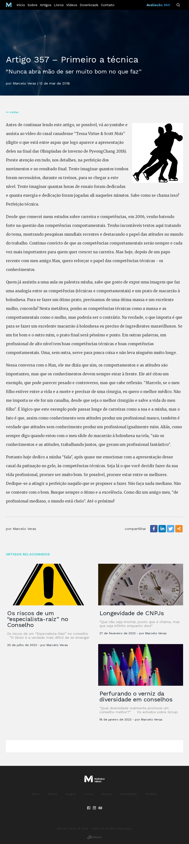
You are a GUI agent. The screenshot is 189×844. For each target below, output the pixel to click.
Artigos (45, 5)
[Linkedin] (162, 528)
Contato (107, 5)
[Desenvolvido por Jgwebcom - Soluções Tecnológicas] (94, 837)
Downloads (89, 5)
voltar (14, 112)
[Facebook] (154, 528)
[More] (179, 528)
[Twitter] (170, 528)
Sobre (32, 5)
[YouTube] (100, 808)
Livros (59, 5)
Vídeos (71, 5)
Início (20, 5)
